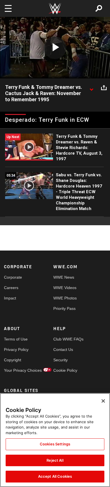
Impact (10, 298)
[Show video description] (91, 87)
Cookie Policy (65, 370)
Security (60, 360)
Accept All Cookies (55, 476)
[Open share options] (104, 87)
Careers (11, 287)
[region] (55, 440)
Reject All (55, 460)
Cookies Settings (55, 444)
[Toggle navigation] (8, 8)
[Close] (103, 401)
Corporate (13, 277)
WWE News (63, 277)
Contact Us (63, 349)
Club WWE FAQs (65, 339)
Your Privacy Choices (16, 370)
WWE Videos (64, 287)
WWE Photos (65, 298)
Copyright (12, 360)
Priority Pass (64, 308)
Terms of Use (16, 339)
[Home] (55, 8)
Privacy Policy (16, 349)
